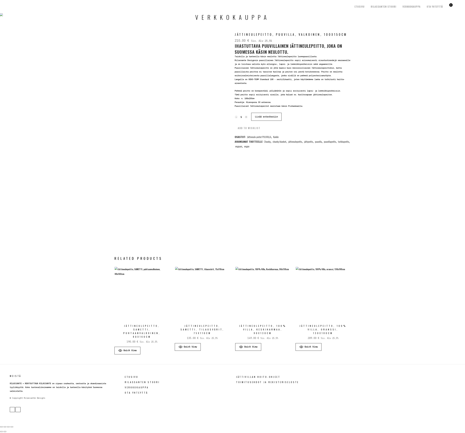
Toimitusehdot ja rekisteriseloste (267, 382)
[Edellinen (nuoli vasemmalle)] (1, 431)
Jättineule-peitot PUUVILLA (259, 137)
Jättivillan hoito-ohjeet (258, 376)
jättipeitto (308, 141)
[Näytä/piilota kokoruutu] (4, 426)
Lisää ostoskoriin (266, 116)
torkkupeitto (343, 141)
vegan (246, 146)
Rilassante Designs (34, 398)
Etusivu (131, 376)
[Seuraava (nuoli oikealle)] (4, 431)
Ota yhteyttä (136, 392)
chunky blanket (279, 141)
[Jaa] (8, 426)
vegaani (238, 146)
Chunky (267, 141)
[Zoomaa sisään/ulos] (1, 426)
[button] (247, 128)
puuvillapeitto (330, 141)
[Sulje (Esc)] (11, 426)
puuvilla (318, 141)
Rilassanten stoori (142, 382)
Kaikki (276, 137)
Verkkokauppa (137, 387)
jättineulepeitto (295, 141)
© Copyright (16, 398)
